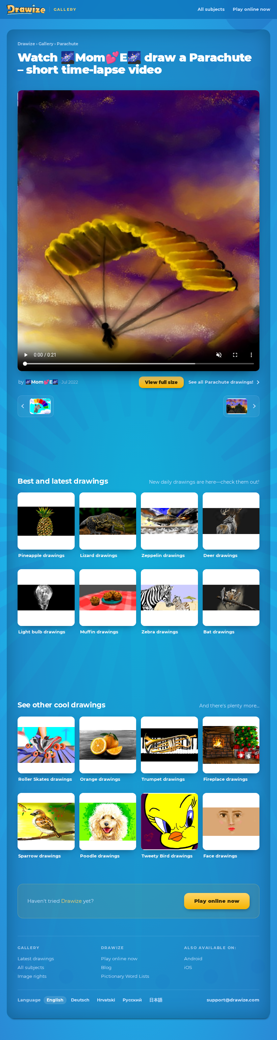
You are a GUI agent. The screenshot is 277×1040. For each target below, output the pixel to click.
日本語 (155, 999)
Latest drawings (36, 958)
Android (193, 958)
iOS (188, 967)
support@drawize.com (233, 999)
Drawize (26, 43)
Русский (132, 999)
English (55, 999)
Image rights (32, 976)
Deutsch (80, 999)
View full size (161, 382)
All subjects (211, 9)
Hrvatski (106, 999)
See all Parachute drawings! (220, 382)
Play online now (251, 9)
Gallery (46, 43)
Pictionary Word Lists (125, 976)
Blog (106, 967)
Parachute (67, 43)
